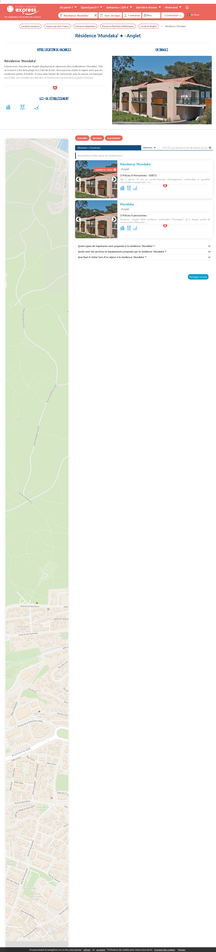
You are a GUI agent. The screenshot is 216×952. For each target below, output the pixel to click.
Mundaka (127, 204)
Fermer (181, 949)
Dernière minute (146, 7)
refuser (86, 949)
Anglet (125, 169)
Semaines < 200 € (117, 7)
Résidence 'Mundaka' (135, 164)
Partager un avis (198, 276)
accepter (100, 949)
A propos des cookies (164, 949)
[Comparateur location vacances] (22, 10)
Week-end (171, 7)
